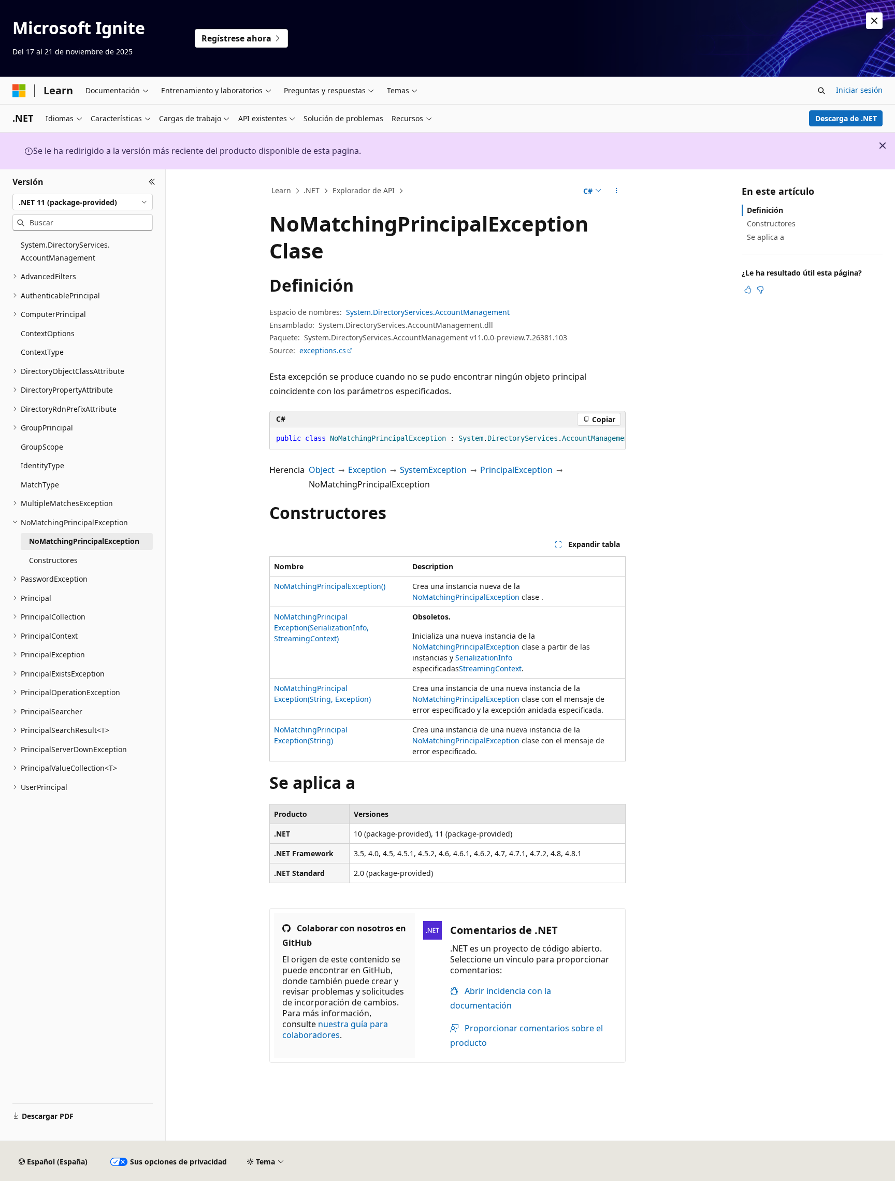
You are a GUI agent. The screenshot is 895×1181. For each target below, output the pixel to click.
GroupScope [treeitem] (42, 447)
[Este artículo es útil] (748, 289)
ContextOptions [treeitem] (48, 333)
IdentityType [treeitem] (42, 465)
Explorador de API (364, 190)
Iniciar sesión (859, 90)
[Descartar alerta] (874, 20)
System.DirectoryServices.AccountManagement (428, 312)
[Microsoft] (19, 90)
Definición (765, 210)
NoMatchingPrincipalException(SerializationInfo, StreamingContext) (321, 627)
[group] (447, 438)
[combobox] (82, 202)
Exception (367, 470)
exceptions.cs (322, 350)
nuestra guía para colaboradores (335, 1029)
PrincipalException (516, 470)
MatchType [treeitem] (40, 484)
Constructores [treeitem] (53, 560)
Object (322, 470)
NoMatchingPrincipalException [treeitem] (84, 541)
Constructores (771, 223)
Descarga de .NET (846, 118)
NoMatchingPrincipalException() (329, 586)
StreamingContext (490, 668)
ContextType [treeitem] (42, 352)
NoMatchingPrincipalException (465, 597)
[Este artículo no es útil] (760, 289)
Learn (281, 190)
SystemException (433, 470)
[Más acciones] (617, 191)
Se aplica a (765, 237)
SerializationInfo (483, 657)
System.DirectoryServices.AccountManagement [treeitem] (65, 251)
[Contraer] (152, 182)
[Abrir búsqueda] (821, 90)
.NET (312, 190)
